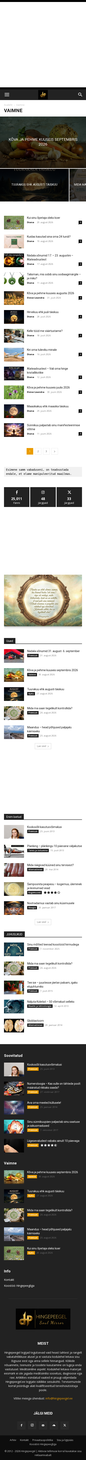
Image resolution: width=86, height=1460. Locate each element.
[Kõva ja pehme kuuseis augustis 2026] (14, 298)
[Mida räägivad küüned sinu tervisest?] (14, 870)
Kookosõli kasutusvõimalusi (44, 827)
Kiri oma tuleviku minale (42, 349)
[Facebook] (21, 1425)
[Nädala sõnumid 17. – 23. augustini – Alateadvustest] (14, 260)
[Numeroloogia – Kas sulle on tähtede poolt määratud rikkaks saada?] (14, 1088)
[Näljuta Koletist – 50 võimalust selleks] (14, 1006)
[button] (6, 94)
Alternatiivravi (35, 869)
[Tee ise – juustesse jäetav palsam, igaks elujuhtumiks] (14, 987)
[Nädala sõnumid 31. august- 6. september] (14, 656)
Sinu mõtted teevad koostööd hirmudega (53, 944)
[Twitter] (65, 1425)
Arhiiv (13, 1440)
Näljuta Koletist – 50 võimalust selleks (50, 1001)
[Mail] (43, 1425)
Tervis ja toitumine (38, 850)
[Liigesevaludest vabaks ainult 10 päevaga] (14, 1146)
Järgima (43, 488)
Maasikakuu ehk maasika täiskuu (48, 406)
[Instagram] (32, 1425)
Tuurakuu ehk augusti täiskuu (45, 689)
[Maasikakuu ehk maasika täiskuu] (14, 411)
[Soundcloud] (54, 1425)
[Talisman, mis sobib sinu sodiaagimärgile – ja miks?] (14, 279)
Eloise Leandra (35, 297)
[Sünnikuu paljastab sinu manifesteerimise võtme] (14, 430)
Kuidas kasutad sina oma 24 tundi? (49, 236)
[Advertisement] (43, 44)
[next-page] (54, 451)
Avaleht (8, 105)
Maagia (32, 907)
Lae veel (41, 746)
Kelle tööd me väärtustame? (45, 330)
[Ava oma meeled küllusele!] (14, 1107)
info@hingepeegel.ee (59, 1398)
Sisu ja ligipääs (65, 1440)
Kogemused (34, 892)
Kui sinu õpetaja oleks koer (43, 217)
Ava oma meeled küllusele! (44, 1102)
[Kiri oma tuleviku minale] (14, 354)
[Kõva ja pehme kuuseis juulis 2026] (14, 392)
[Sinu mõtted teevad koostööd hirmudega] (14, 949)
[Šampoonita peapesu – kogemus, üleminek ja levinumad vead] (14, 889)
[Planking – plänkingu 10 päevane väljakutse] (14, 851)
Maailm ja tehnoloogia (39, 1006)
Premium (32, 655)
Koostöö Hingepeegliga (19, 1285)
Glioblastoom (35, 1020)
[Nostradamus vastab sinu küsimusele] (14, 908)
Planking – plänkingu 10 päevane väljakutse (54, 846)
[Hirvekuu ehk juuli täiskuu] (14, 317)
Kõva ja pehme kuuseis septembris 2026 (52, 670)
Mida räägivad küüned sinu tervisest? (50, 865)
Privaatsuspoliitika (42, 1440)
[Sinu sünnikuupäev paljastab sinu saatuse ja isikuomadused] (14, 1126)
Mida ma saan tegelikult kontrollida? (49, 708)
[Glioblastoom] (14, 1025)
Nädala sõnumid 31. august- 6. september (53, 651)
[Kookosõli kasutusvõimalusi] (14, 832)
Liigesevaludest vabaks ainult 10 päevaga (53, 1140)
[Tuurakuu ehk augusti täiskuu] (34, 185)
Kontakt (9, 1280)
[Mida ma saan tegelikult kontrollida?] (14, 713)
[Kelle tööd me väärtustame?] (14, 336)
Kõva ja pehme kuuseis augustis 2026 (50, 293)
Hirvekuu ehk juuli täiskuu (43, 312)
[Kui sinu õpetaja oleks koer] (14, 222)
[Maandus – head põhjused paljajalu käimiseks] (14, 732)
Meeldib (17, 488)
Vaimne (32, 674)
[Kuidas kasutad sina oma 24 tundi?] (14, 241)
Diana (30, 222)
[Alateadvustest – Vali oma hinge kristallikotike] (14, 373)
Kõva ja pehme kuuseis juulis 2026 (48, 387)
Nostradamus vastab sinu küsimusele (50, 903)
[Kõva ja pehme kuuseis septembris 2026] (43, 142)
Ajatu (31, 693)
